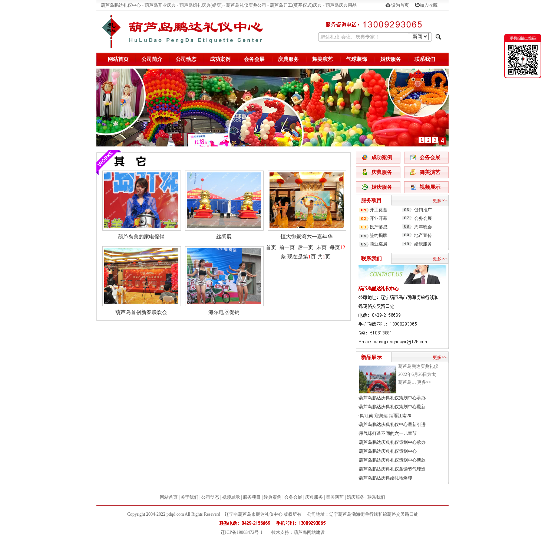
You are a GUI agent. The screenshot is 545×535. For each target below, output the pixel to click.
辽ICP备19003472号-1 (241, 532)
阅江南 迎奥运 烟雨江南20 (385, 415)
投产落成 (378, 226)
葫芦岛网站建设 (309, 532)
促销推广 (423, 209)
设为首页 (400, 5)
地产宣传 (423, 235)
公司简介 (152, 59)
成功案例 (220, 59)
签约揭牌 (378, 235)
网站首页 (118, 59)
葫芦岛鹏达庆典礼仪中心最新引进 (392, 424)
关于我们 (189, 497)
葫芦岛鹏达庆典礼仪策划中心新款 (392, 460)
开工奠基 (378, 209)
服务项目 (371, 200)
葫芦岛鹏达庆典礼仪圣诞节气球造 (392, 469)
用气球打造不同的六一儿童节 (388, 433)
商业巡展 (378, 244)
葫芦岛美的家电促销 (141, 237)
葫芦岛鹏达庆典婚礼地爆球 (385, 477)
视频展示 (430, 187)
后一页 (305, 247)
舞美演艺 (322, 59)
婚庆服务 (390, 59)
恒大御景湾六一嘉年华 (307, 237)
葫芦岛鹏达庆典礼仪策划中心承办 (392, 397)
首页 (271, 247)
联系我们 (424, 59)
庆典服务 (288, 59)
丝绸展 (224, 237)
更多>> (440, 200)
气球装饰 (356, 59)
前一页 (287, 247)
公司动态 (186, 59)
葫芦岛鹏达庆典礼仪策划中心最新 (392, 406)
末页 (321, 247)
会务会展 (254, 59)
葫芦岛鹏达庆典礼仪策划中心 (388, 451)
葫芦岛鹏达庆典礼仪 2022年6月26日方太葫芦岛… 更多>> (418, 374)
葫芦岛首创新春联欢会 (141, 312)
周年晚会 (423, 226)
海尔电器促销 (224, 312)
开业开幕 (378, 218)
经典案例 (272, 497)
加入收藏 (428, 5)
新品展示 (371, 357)
